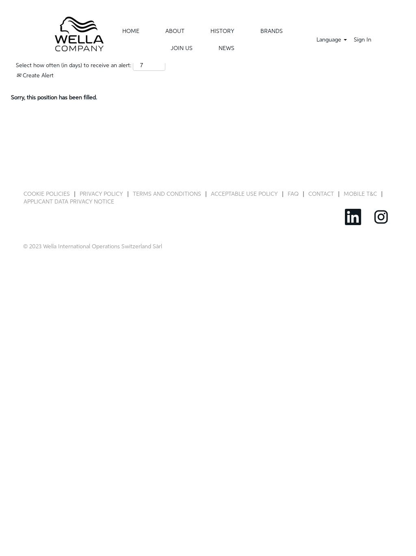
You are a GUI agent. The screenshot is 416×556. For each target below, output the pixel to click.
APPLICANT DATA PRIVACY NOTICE (69, 202)
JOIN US (182, 48)
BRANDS (271, 31)
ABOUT (174, 31)
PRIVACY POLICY (101, 194)
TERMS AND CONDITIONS (167, 194)
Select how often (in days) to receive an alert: (73, 65)
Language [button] (329, 40)
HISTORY (222, 31)
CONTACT (321, 194)
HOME (130, 31)
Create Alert (37, 76)
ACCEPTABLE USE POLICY (244, 194)
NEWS (226, 48)
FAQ (293, 194)
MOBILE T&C (360, 194)
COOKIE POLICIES (47, 194)
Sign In (362, 40)
